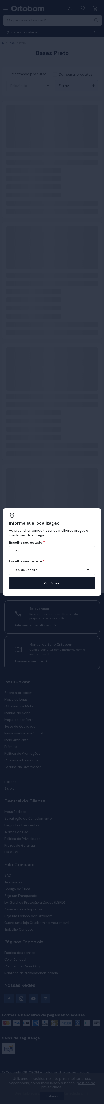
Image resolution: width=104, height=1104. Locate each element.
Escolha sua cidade (26, 561)
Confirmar (52, 583)
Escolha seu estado (27, 542)
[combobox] (52, 551)
